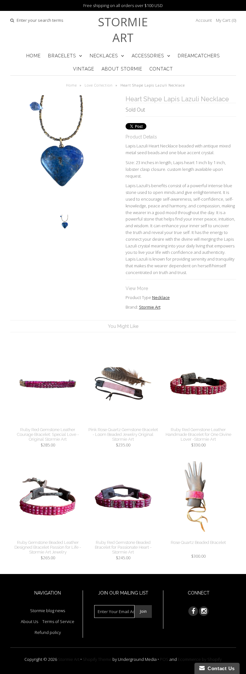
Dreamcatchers (199, 55)
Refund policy (48, 632)
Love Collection (99, 85)
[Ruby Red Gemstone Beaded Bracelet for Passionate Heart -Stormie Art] (123, 536)
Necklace (161, 297)
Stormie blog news (47, 610)
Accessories (148, 55)
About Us (29, 621)
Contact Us (220, 668)
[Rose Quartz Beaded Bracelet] (198, 536)
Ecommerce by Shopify (200, 659)
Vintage (83, 68)
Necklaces (104, 55)
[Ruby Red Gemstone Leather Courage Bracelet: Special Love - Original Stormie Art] (47, 424)
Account (204, 20)
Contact (161, 68)
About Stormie (122, 68)
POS (164, 659)
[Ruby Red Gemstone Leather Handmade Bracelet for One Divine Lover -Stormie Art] (198, 424)
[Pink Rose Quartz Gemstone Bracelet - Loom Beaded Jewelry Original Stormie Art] (123, 424)
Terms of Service (58, 621)
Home (33, 55)
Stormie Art (123, 30)
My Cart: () (226, 20)
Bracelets (62, 55)
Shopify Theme (97, 659)
